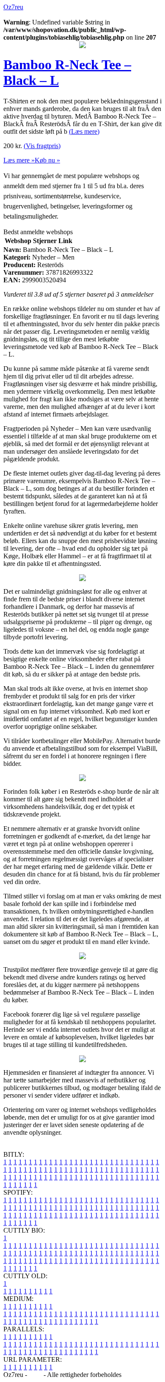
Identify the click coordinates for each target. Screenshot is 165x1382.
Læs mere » (19, 160)
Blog (35, 1374)
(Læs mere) (84, 131)
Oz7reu (13, 7)
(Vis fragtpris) (42, 145)
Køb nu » (47, 160)
